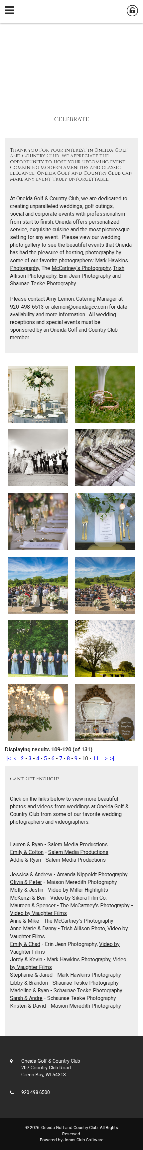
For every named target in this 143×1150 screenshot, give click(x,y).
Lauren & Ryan (26, 844)
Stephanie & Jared (31, 975)
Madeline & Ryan (29, 990)
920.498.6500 (35, 1092)
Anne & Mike (24, 921)
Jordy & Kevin (26, 959)
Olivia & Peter (26, 882)
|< (8, 758)
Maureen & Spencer (33, 905)
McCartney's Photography (81, 268)
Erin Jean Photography (85, 276)
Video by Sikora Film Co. (78, 898)
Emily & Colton (27, 852)
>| (112, 758)
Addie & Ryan (25, 860)
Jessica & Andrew (31, 874)
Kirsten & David (28, 1006)
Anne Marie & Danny (33, 928)
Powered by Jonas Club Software (71, 1139)
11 (96, 758)
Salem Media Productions (78, 844)
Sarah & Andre (26, 998)
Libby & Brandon (29, 983)
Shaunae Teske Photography (43, 283)
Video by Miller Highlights (78, 890)
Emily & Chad (25, 944)
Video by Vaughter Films (38, 913)
